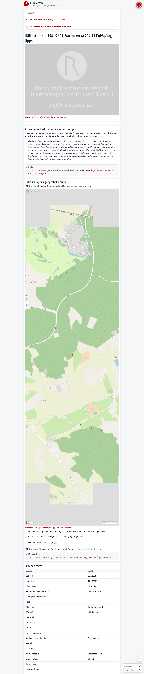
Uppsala (85, 186)
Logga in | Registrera (131, 670)
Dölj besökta (128, 666)
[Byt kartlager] (115, 357)
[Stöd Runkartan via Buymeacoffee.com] (139, 5)
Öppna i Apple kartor (61, 528)
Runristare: (31, 623)
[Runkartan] (26, 4)
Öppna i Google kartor (37, 528)
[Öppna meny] (139, 658)
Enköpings (67, 186)
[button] (72, 355)
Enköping (82, 557)
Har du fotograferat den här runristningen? (46, 117)
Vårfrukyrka (49, 186)
